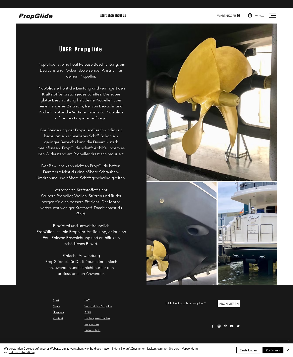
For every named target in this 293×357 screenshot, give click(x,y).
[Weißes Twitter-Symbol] (238, 326)
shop (110, 15)
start (103, 15)
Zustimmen (273, 350)
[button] (228, 15)
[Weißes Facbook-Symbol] (213, 326)
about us (120, 15)
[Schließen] (288, 350)
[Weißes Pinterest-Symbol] (225, 326)
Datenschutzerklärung (22, 352)
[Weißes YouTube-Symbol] (232, 326)
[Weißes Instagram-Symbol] (219, 326)
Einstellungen (248, 350)
